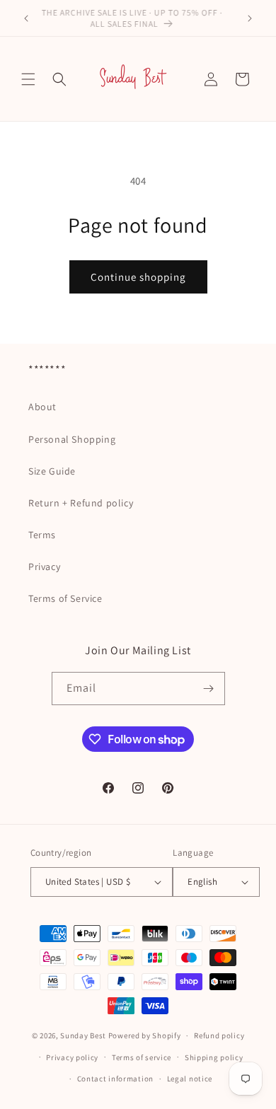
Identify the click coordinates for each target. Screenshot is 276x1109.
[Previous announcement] (26, 18)
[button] (28, 79)
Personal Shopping (71, 439)
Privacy (44, 566)
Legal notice (189, 1079)
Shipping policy (214, 1057)
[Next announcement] (249, 18)
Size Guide (52, 471)
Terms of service (141, 1057)
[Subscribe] (208, 688)
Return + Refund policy (80, 503)
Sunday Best (83, 1035)
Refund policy (219, 1035)
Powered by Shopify (144, 1035)
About (42, 406)
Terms (42, 534)
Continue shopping (138, 277)
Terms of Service (65, 598)
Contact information (115, 1079)
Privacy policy (72, 1057)
